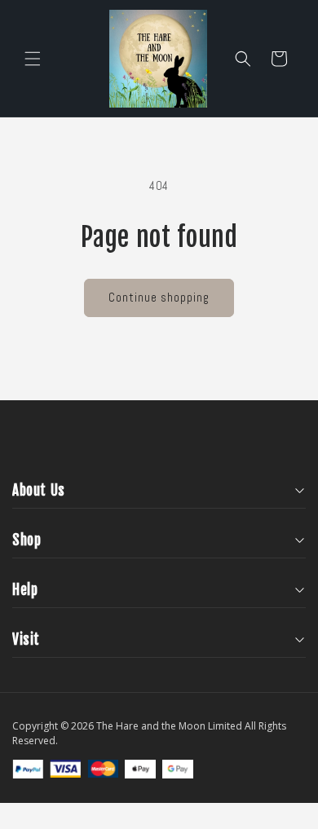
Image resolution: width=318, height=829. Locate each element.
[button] (33, 59)
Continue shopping (159, 297)
